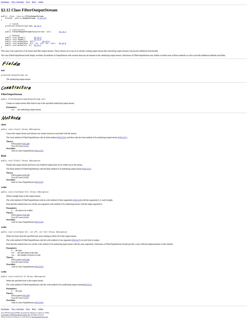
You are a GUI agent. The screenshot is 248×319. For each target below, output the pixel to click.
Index (40, 2)
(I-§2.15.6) (38, 302)
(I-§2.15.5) (38, 267)
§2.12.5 (46, 41)
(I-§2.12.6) (77, 200)
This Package (17, 2)
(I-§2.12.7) (76, 240)
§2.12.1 (37, 26)
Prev (28, 2)
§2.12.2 (62, 32)
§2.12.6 (62, 43)
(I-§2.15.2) (38, 151)
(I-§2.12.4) (61, 137)
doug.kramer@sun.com (40, 317)
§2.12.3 (37, 37)
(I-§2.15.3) (38, 182)
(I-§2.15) (42, 18)
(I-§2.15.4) (38, 222)
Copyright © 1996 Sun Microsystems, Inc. (15, 315)
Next (34, 2)
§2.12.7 (37, 45)
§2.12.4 (37, 39)
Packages (5, 2)
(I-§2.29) (26, 144)
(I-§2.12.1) (122, 137)
